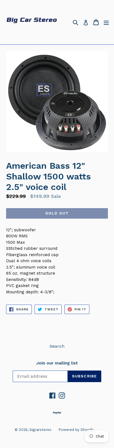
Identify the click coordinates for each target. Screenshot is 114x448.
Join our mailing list (57, 363)
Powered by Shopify (76, 430)
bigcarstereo (40, 430)
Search (57, 346)
